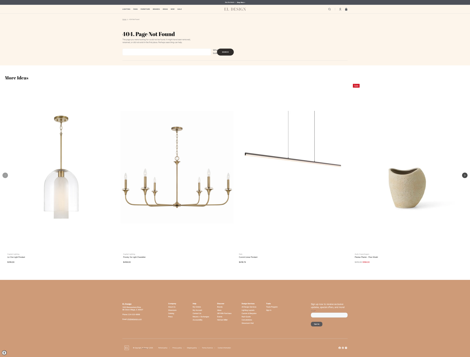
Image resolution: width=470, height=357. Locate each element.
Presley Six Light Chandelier (134, 257)
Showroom (172, 310)
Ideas (219, 310)
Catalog (171, 313)
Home (124, 19)
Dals (240, 254)
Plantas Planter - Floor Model (366, 257)
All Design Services (249, 307)
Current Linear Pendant (248, 257)
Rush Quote (246, 317)
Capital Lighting (13, 254)
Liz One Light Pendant (16, 257)
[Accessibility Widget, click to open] (4, 352)
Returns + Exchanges (201, 317)
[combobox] (166, 52)
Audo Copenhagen (362, 254)
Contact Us (197, 313)
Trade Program (271, 307)
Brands (220, 307)
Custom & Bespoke (249, 313)
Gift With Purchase (224, 313)
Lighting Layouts (248, 310)
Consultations (247, 320)
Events (219, 317)
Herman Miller (222, 320)
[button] (329, 9)
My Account (197, 310)
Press (170, 317)
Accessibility (197, 320)
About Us (171, 307)
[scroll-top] (465, 344)
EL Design (145, 348)
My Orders (197, 307)
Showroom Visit (248, 323)
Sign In (268, 310)
